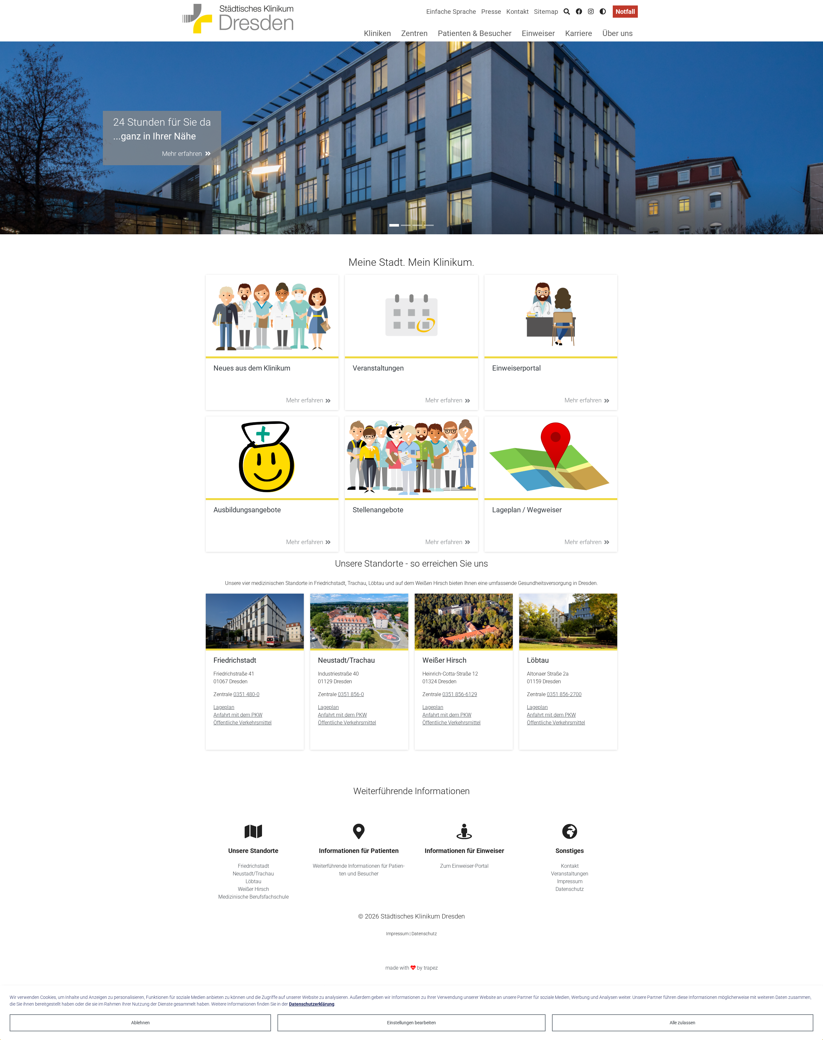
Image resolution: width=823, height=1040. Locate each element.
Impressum (570, 881)
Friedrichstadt (253, 866)
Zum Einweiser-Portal (464, 866)
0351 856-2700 (564, 694)
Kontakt (517, 11)
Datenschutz (570, 889)
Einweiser (538, 33)
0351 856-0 (351, 694)
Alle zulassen (682, 1022)
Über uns (617, 33)
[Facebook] (579, 11)
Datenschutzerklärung (311, 1004)
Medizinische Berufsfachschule (253, 897)
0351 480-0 (246, 694)
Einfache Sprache (451, 11)
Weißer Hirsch (253, 889)
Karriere (578, 33)
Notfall (625, 11)
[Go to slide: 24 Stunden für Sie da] (394, 225)
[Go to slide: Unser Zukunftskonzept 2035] (429, 225)
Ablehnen (140, 1022)
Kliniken (377, 33)
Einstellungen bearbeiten (411, 1022)
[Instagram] (591, 11)
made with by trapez (411, 968)
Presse (491, 11)
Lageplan (223, 707)
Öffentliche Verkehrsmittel (242, 723)
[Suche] (567, 11)
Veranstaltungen (569, 874)
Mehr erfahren (304, 400)
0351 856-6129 (459, 694)
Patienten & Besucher (474, 33)
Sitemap (546, 11)
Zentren (414, 33)
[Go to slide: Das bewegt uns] (417, 225)
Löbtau (253, 881)
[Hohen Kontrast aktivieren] (603, 11)
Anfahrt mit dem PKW (237, 715)
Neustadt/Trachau (253, 874)
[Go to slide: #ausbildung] (406, 225)
